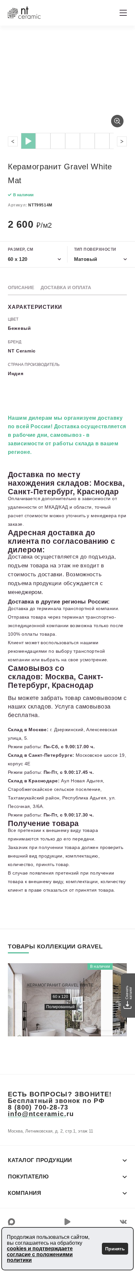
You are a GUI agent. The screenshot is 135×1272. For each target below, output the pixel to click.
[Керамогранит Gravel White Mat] (67, 83)
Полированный (60, 1007)
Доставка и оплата (66, 287)
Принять (115, 1248)
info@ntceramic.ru (41, 1114)
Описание (21, 287)
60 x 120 (60, 996)
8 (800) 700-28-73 (38, 1107)
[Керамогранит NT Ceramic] (24, 13)
